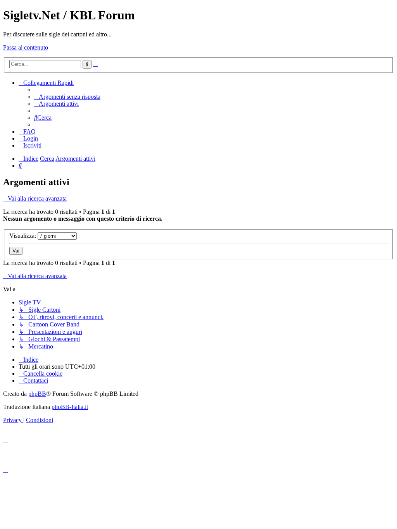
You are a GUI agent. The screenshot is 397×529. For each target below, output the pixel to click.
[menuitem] (67, 96)
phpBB (37, 393)
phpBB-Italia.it (70, 407)
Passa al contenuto (25, 47)
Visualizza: (23, 235)
